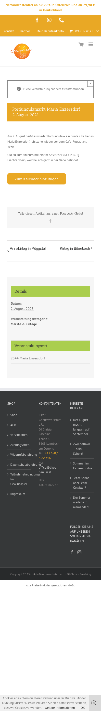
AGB (13, 425)
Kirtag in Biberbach (75, 248)
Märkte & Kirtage (24, 324)
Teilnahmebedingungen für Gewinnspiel (19, 479)
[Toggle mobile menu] (91, 44)
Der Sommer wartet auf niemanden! (81, 502)
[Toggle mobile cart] (81, 44)
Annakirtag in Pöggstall (28, 248)
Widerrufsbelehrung (19, 454)
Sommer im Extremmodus (82, 465)
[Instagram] (79, 552)
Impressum (17, 494)
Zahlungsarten (19, 445)
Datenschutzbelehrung (19, 465)
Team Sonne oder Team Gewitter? (81, 483)
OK (83, 708)
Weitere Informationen (60, 708)
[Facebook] (72, 552)
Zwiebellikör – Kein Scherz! (81, 449)
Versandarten (18, 435)
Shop (13, 415)
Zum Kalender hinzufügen (37, 179)
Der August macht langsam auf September (81, 427)
